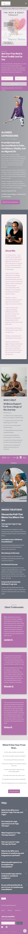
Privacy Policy (14, 931)
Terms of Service (4, 931)
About (3, 910)
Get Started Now (14, 791)
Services (10, 910)
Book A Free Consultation (10, 202)
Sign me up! (14, 84)
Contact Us (18, 910)
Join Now (19, 923)
